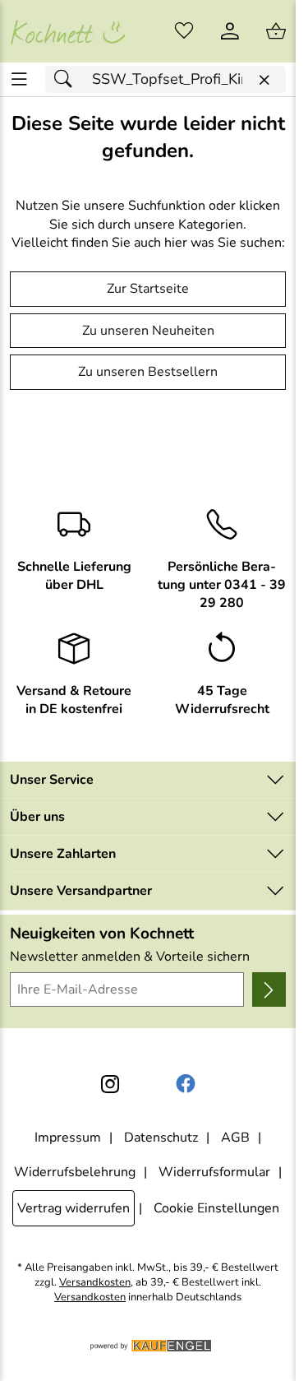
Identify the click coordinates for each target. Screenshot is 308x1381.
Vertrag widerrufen (73, 1208)
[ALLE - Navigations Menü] (19, 79)
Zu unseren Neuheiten (148, 331)
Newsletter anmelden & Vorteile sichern (130, 957)
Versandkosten (95, 1283)
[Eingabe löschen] (264, 80)
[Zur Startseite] (67, 31)
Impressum (67, 1137)
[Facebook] (185, 1084)
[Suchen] (67, 79)
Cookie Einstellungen (216, 1208)
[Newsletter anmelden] (269, 989)
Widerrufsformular (214, 1172)
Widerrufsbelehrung (75, 1172)
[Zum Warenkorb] (276, 31)
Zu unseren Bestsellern (148, 372)
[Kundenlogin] (230, 31)
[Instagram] (110, 1084)
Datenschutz (161, 1137)
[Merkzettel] (184, 31)
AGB (235, 1137)
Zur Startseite (148, 289)
